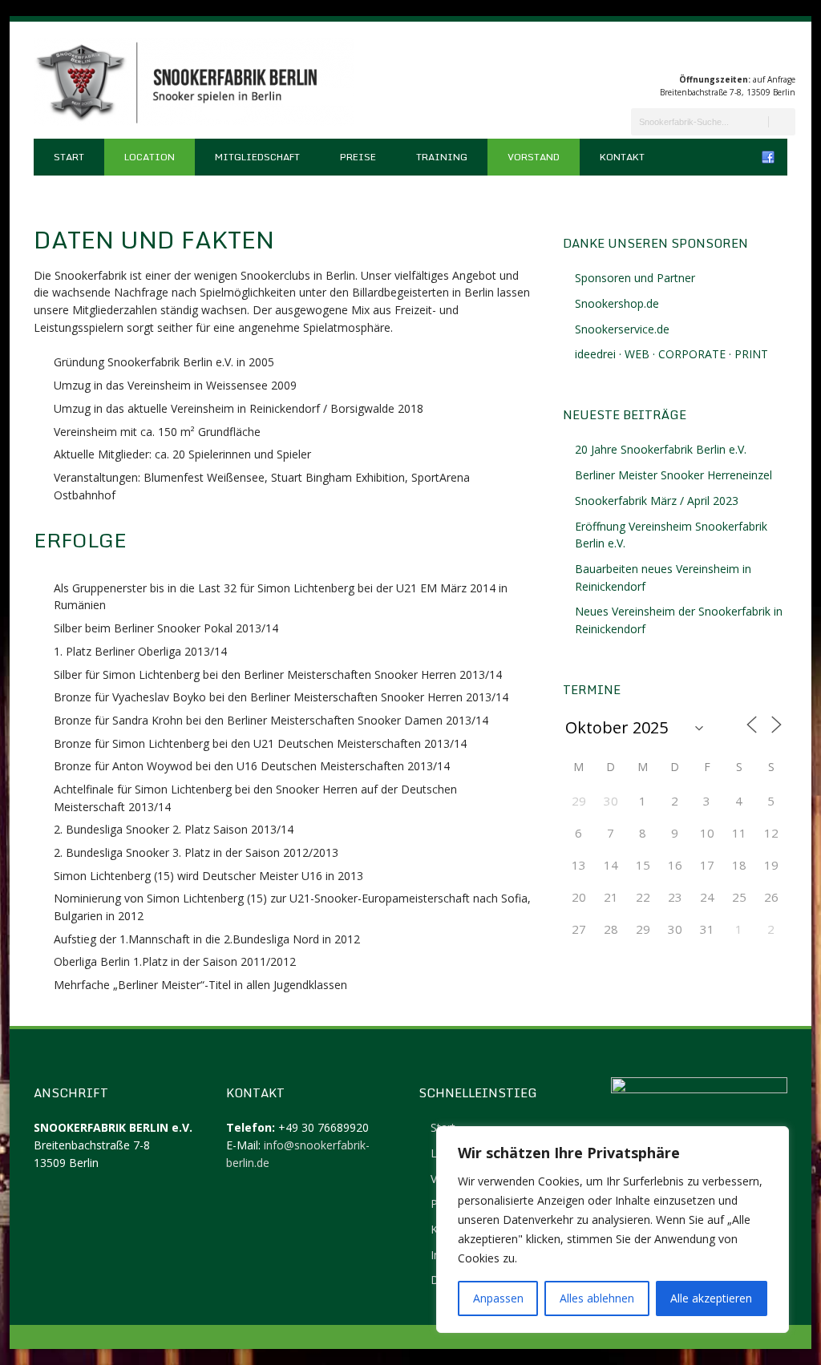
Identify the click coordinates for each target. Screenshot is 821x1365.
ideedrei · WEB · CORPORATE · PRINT (671, 353)
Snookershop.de (617, 303)
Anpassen (498, 1298)
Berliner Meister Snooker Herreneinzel (673, 475)
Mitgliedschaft (257, 156)
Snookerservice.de (622, 329)
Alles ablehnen (597, 1298)
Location (149, 156)
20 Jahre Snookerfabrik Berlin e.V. (660, 449)
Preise (358, 156)
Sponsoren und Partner (635, 277)
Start (69, 156)
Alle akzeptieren (711, 1298)
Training (441, 156)
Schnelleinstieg (478, 1092)
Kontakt (622, 156)
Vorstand (534, 156)
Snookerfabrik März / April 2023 (656, 500)
